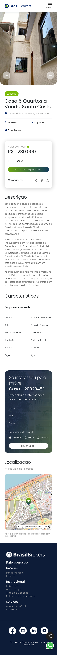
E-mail (31, 438)
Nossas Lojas (14, 589)
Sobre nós (12, 586)
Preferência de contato (21, 432)
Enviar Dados (28, 446)
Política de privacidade (20, 596)
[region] (29, 502)
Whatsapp (17, 438)
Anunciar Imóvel (16, 606)
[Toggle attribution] (49, 526)
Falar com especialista (28, 169)
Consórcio (12, 609)
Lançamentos (14, 573)
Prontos (10, 576)
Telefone (44, 438)
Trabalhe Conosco (17, 593)
